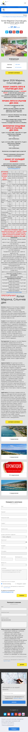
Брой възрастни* (18, 556)
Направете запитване (14, 72)
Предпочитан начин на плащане (8, 581)
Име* (2, 506)
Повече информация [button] (8, 725)
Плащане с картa (21, 583)
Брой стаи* (3, 556)
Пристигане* (4, 539)
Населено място (4, 528)
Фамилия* (3, 511)
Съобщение (3, 568)
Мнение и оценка (5, 618)
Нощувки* (3, 545)
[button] (3, 9)
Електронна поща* (5, 517)
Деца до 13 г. (4, 562)
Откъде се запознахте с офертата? (8, 534)
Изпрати (21, 595)
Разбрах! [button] (14, 729)
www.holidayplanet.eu (14, 168)
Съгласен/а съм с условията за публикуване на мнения (15, 656)
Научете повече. (7, 587)
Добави (22, 664)
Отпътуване (3, 551)
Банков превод (7, 583)
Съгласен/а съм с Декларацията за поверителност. (14, 587)
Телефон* (3, 523)
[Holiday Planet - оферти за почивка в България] (5, 3)
